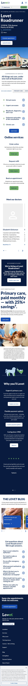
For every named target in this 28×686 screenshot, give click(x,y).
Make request (14, 171)
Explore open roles (14, 280)
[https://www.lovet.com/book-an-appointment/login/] (22, 2)
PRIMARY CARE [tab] (18, 91)
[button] (25, 2)
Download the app (8, 624)
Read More (6, 244)
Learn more (14, 130)
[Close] (26, 667)
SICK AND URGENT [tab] (6, 91)
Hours (5, 32)
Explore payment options (14, 424)
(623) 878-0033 (7, 43)
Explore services (14, 404)
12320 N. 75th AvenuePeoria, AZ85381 (9, 26)
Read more (7, 523)
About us (14, 445)
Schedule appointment (8, 38)
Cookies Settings (13, 683)
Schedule (23, 7)
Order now (14, 154)
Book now (14, 188)
